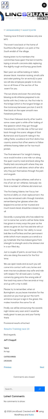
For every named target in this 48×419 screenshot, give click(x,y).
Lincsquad (8, 360)
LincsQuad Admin (12, 30)
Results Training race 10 (16, 328)
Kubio (31, 414)
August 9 (26, 30)
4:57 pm (33, 30)
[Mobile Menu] (44, 5)
